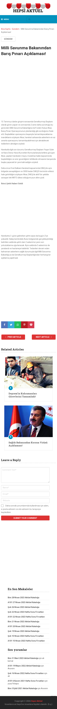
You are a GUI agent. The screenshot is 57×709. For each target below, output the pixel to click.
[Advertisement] (28, 90)
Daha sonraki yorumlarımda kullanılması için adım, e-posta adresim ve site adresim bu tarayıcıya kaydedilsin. (25, 509)
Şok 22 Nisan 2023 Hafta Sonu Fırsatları (26, 612)
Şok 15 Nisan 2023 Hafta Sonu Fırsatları (26, 636)
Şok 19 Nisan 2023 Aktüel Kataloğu (23, 631)
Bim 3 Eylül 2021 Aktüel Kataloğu (22, 688)
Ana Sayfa (5, 29)
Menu (6, 19)
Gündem (15, 29)
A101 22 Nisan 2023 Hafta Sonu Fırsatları (26, 617)
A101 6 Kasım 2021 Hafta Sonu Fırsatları (26, 681)
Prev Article (14, 337)
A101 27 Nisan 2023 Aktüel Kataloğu (24, 602)
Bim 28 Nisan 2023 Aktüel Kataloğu (23, 597)
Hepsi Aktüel (36, 701)
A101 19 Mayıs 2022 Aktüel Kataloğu (24, 666)
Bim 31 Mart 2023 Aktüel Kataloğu (23, 658)
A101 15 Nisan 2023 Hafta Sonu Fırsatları (26, 641)
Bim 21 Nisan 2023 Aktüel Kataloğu (23, 621)
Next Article (43, 337)
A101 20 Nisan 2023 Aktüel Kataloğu (24, 626)
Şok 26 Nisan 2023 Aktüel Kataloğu (23, 607)
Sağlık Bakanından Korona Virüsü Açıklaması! (28, 444)
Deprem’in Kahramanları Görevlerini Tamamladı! (23, 395)
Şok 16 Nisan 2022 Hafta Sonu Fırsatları (26, 673)
